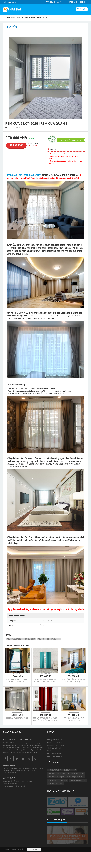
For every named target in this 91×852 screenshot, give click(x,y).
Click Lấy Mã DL (34, 849)
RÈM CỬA (20, 18)
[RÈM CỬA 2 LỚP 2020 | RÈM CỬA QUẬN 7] (45, 78)
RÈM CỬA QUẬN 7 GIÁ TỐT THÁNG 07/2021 (74, 719)
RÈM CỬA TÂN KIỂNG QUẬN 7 (17, 718)
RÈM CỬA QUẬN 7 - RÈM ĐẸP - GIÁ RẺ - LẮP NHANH (17, 680)
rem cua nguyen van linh (76, 773)
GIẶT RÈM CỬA (30, 18)
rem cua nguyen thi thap (56, 773)
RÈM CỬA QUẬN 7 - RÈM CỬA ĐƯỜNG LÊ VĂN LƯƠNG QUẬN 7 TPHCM (45, 680)
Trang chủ (10, 18)
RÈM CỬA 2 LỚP (14, 175)
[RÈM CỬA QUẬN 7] (12, 9)
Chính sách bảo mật (54, 751)
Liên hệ (83, 2)
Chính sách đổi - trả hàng (55, 745)
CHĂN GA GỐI (42, 18)
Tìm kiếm (83, 9)
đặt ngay (18, 145)
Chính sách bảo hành (54, 748)
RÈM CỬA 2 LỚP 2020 (14, 639)
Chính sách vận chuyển (55, 742)
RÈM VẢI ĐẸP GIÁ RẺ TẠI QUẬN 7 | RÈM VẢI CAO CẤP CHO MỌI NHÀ (45, 719)
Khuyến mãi (72, 2)
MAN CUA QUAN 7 (69, 770)
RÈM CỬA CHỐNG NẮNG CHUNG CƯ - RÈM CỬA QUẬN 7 (74, 680)
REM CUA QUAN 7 (54, 770)
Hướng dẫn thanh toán (54, 740)
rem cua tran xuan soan (78, 780)
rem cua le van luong (55, 783)
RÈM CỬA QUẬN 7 (32, 175)
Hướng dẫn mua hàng (54, 2)
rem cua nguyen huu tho (75, 777)
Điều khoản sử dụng (54, 753)
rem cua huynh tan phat (56, 777)
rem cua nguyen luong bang (57, 780)
